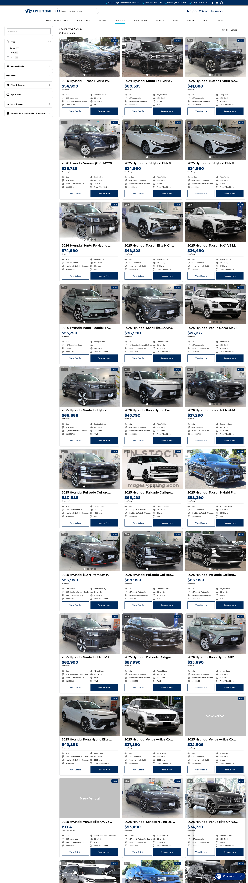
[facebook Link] (213, 2)
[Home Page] (38, 11)
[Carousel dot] (84, 75)
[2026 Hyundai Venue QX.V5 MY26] (90, 140)
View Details (75, 111)
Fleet (175, 20)
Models (102, 20)
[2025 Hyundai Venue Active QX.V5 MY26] (152, 716)
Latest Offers (140, 20)
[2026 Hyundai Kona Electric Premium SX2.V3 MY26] (90, 304)
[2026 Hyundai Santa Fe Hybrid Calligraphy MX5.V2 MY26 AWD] (90, 222)
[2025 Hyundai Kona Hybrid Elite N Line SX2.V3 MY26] (90, 716)
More (220, 20)
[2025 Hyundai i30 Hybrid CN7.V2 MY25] (152, 140)
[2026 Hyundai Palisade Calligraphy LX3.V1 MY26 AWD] (152, 551)
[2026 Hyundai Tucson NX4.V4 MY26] (215, 386)
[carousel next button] (117, 57)
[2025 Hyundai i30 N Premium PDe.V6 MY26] (90, 551)
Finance (160, 20)
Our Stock (120, 20)
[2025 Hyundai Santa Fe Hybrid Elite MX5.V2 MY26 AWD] (90, 386)
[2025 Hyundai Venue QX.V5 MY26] (215, 304)
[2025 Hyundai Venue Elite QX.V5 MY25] (90, 798)
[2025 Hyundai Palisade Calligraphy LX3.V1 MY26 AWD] (90, 469)
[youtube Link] (217, 2)
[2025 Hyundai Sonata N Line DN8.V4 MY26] (152, 798)
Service (191, 20)
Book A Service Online (57, 20)
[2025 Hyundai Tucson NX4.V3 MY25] (215, 222)
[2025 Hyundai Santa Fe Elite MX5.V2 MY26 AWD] (90, 633)
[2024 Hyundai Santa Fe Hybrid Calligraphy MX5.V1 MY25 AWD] (152, 57)
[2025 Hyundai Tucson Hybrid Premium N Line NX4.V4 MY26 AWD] (215, 469)
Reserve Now (104, 111)
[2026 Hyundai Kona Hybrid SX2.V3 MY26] (215, 633)
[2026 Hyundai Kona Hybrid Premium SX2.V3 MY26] (152, 386)
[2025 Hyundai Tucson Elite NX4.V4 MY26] (152, 222)
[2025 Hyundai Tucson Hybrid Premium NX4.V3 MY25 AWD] (90, 57)
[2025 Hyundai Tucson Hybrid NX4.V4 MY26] (215, 57)
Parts (206, 20)
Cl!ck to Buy (83, 20)
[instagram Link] (221, 2)
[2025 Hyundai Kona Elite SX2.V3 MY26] (152, 304)
